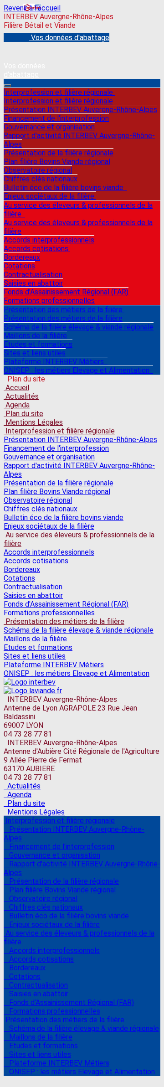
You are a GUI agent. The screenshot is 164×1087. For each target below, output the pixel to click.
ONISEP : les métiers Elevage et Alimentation (78, 370)
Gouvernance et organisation (49, 127)
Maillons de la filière (35, 335)
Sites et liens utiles (35, 353)
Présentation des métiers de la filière (64, 309)
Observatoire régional (38, 170)
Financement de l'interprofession (56, 118)
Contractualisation (33, 274)
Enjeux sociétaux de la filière (50, 196)
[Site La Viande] (33, 690)
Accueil (16, 387)
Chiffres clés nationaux (40, 179)
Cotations (19, 266)
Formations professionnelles (49, 300)
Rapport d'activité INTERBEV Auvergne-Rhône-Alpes (79, 140)
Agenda (17, 405)
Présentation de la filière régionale (58, 153)
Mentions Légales (33, 422)
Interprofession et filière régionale (59, 92)
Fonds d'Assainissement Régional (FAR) (66, 292)
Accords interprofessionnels (49, 240)
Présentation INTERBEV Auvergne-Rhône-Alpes (80, 109)
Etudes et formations (38, 344)
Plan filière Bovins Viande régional (57, 161)
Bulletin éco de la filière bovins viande (65, 187)
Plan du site (23, 413)
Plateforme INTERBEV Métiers (56, 361)
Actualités (21, 396)
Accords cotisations (37, 248)
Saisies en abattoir (33, 283)
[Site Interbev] (30, 682)
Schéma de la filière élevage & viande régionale (79, 327)
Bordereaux (22, 257)
